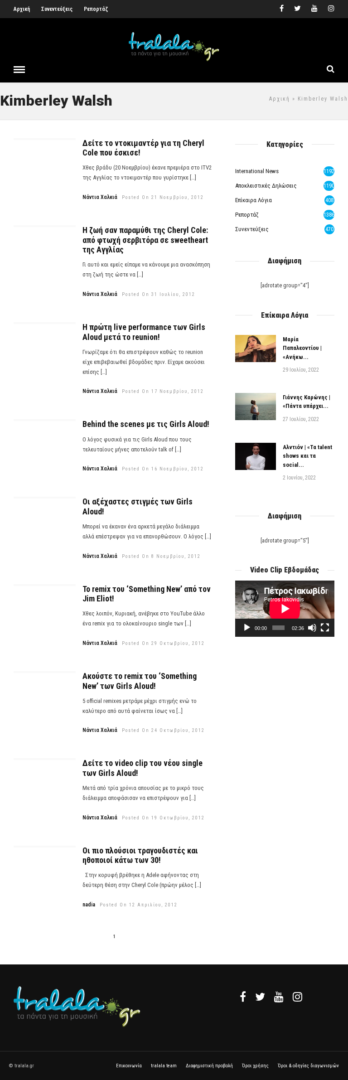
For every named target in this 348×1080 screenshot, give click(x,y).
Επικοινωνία (129, 1066)
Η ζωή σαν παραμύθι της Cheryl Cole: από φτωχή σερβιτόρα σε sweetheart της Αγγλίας (145, 239)
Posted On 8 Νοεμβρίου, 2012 (161, 556)
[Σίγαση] (312, 627)
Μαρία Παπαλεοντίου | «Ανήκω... (302, 348)
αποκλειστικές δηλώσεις (266, 185)
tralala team (164, 1066)
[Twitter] (260, 996)
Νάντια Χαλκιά (99, 197)
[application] (284, 608)
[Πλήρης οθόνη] (324, 627)
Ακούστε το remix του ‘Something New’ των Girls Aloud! (139, 681)
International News (257, 171)
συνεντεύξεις (252, 229)
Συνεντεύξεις (56, 9)
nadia (88, 904)
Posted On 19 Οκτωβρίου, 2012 (163, 817)
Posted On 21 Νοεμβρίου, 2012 (163, 197)
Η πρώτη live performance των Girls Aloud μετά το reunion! (143, 332)
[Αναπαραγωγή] (246, 627)
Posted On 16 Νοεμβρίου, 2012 (163, 468)
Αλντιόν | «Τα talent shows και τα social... (307, 456)
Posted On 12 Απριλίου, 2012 (139, 904)
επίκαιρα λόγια (253, 200)
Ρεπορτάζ (96, 9)
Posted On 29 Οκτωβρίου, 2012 (163, 643)
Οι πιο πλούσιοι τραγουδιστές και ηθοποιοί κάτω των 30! (140, 855)
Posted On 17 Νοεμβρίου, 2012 (163, 391)
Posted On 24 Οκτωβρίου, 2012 (163, 730)
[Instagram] (331, 9)
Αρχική (22, 9)
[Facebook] (243, 996)
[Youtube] (314, 9)
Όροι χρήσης (255, 1066)
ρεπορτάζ (247, 214)
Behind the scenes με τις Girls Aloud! (145, 424)
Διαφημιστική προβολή (209, 1066)
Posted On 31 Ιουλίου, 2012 (158, 294)
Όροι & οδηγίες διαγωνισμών (308, 1066)
